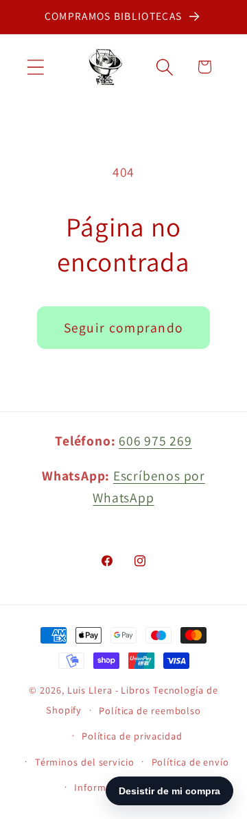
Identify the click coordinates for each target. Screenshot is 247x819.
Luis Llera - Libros (108, 689)
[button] (35, 66)
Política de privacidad (132, 735)
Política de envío (190, 761)
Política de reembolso (150, 710)
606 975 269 (155, 441)
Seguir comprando (124, 328)
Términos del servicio (84, 761)
